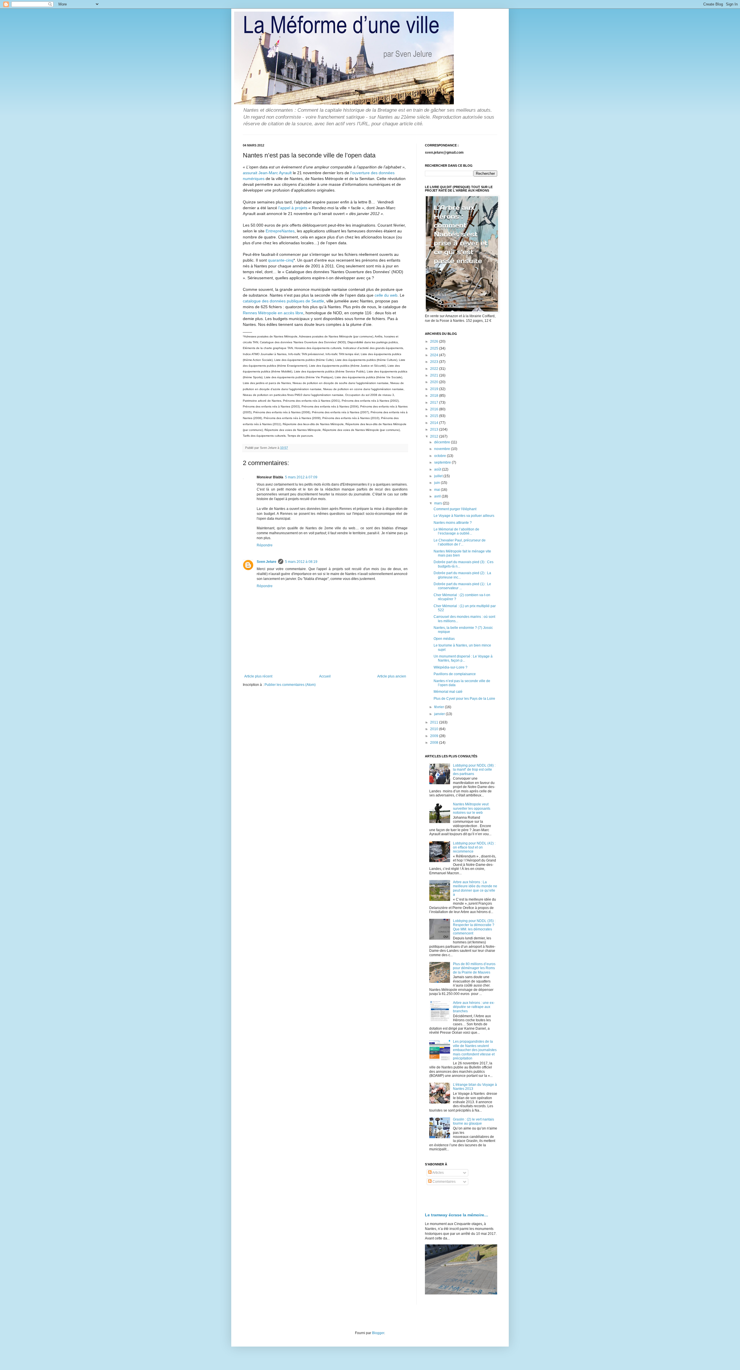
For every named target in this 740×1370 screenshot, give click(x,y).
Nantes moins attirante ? (453, 523)
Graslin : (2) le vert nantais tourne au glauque (473, 1121)
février (439, 707)
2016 (434, 409)
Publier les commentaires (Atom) (290, 685)
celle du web (386, 295)
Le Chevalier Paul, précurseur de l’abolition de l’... (460, 542)
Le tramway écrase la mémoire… (456, 1215)
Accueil (325, 676)
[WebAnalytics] (436, 1199)
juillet (438, 476)
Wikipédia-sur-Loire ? (450, 667)
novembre (442, 449)
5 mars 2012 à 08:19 (301, 562)
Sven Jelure (266, 562)
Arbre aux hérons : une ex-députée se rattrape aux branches (474, 1007)
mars (438, 503)
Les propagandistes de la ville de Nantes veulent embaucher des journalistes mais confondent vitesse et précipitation (475, 1050)
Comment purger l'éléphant (455, 509)
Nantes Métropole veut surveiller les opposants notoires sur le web (471, 808)
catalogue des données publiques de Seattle (283, 301)
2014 (434, 423)
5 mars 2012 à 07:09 (301, 477)
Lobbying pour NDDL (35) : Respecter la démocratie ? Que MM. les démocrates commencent (474, 927)
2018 (434, 396)
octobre (440, 456)
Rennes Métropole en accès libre (273, 313)
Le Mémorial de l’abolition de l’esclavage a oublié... (456, 531)
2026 (434, 341)
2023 (434, 362)
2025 (434, 348)
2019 (434, 389)
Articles (438, 1173)
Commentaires (444, 1182)
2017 (434, 403)
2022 (434, 369)
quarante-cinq (280, 260)
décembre (442, 442)
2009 (434, 736)
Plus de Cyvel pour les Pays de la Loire (464, 699)
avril (438, 496)
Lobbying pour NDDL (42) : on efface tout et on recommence (474, 847)
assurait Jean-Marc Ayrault (267, 172)
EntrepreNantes (280, 231)
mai (437, 490)
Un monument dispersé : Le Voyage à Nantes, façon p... (463, 658)
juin (437, 483)
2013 (434, 429)
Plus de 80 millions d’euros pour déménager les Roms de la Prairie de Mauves (474, 968)
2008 (434, 743)
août (438, 469)
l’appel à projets (292, 207)
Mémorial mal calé (448, 692)
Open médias (444, 639)
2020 (434, 382)
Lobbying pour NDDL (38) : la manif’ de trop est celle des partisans (474, 769)
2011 (434, 722)
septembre (443, 462)
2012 (434, 436)
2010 (434, 729)
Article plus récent (258, 676)
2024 (434, 355)
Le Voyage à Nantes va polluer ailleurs (464, 516)
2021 (434, 375)
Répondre (265, 545)
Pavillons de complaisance (455, 674)
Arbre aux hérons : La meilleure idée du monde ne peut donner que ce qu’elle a (475, 888)
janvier (440, 714)
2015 (434, 416)
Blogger (378, 1333)
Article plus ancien (391, 676)
